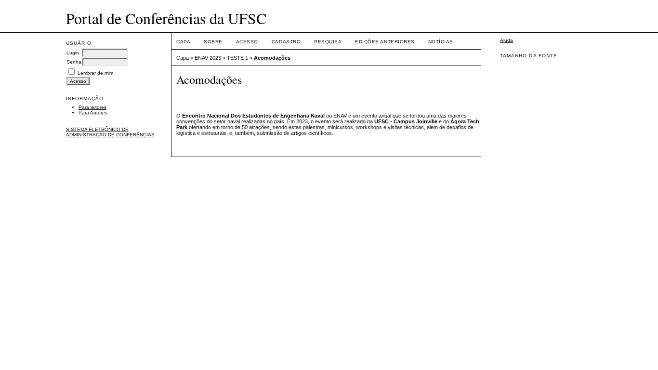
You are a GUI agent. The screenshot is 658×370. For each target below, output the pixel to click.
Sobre (213, 41)
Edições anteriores (384, 41)
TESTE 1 (237, 58)
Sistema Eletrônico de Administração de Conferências (110, 132)
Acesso (247, 41)
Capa (183, 41)
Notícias (440, 41)
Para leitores (92, 107)
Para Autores (93, 112)
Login (72, 52)
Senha (73, 62)
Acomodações (272, 58)
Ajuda (506, 40)
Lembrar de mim (95, 73)
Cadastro (286, 41)
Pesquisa (328, 41)
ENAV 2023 (208, 58)
